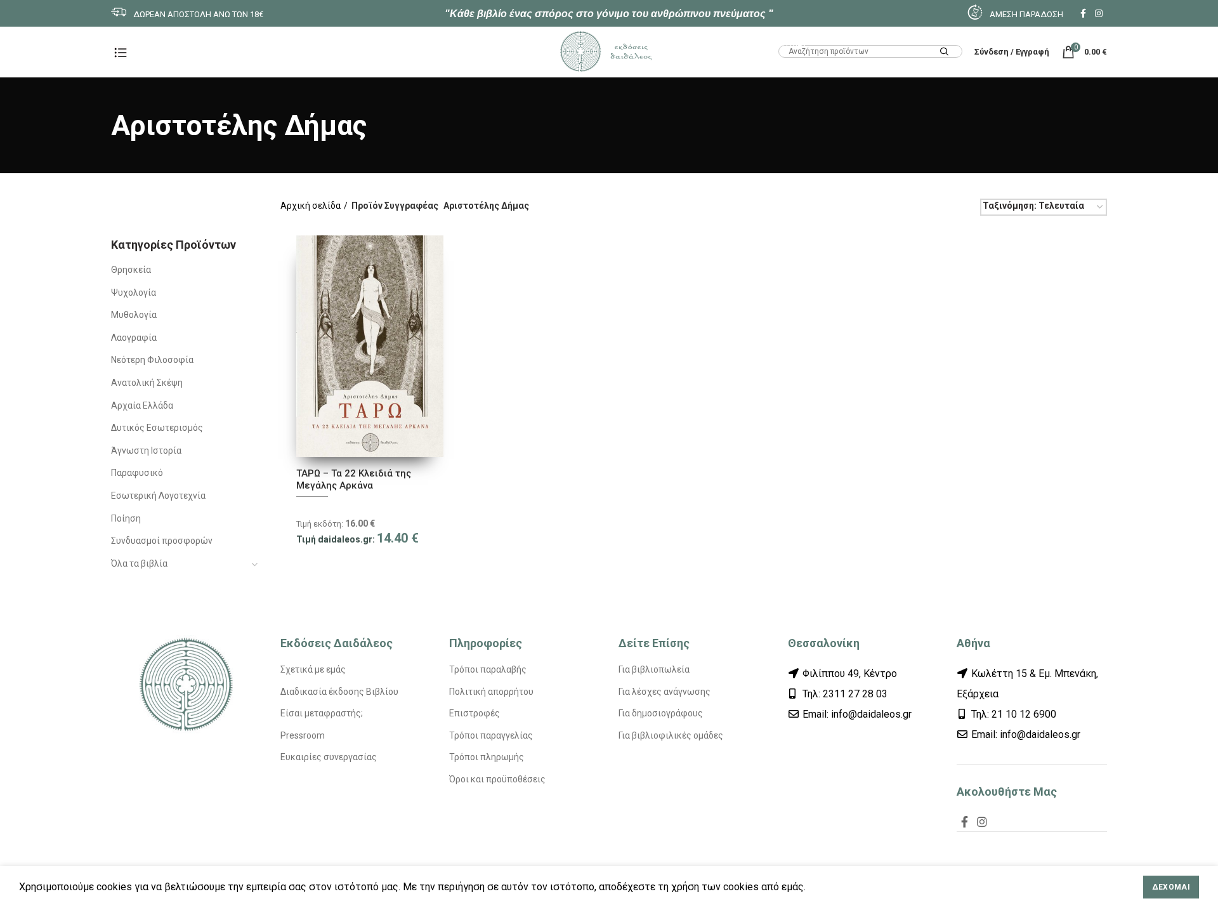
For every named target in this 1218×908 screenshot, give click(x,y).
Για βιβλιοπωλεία (654, 669)
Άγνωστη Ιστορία (146, 450)
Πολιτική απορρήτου (491, 692)
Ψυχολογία (133, 292)
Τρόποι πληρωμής (486, 757)
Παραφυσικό (137, 473)
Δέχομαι (1171, 887)
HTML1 (792, 42)
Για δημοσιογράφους (661, 713)
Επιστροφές (474, 713)
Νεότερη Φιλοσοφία (152, 360)
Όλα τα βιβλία (139, 563)
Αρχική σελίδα (310, 206)
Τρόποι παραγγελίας (491, 735)
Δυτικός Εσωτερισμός (157, 428)
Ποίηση (126, 518)
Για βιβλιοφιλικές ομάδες (671, 735)
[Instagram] (1098, 13)
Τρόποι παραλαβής (488, 669)
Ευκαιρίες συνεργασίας (328, 757)
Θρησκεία (131, 270)
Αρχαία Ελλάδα (142, 405)
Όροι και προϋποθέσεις (497, 779)
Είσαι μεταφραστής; (321, 713)
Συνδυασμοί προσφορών (162, 541)
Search (944, 52)
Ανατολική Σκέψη (147, 383)
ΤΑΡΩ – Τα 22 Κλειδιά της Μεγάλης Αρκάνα (353, 480)
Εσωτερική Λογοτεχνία (158, 495)
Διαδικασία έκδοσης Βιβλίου (339, 692)
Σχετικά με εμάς (313, 669)
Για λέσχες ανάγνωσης (664, 692)
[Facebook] (1083, 13)
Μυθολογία (134, 315)
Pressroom (302, 735)
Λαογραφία (134, 337)
